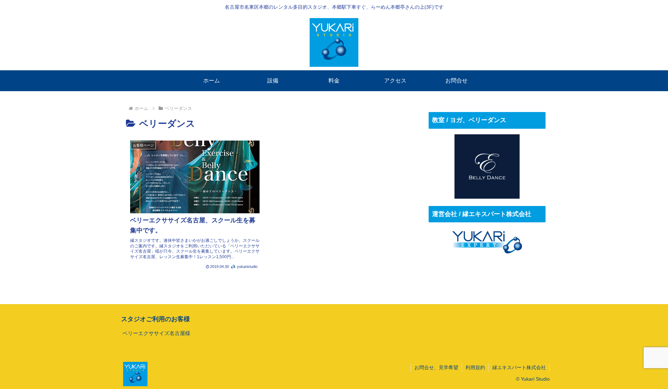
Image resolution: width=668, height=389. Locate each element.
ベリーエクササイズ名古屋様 (156, 333)
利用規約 (475, 367)
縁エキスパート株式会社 (519, 367)
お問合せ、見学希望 (436, 367)
